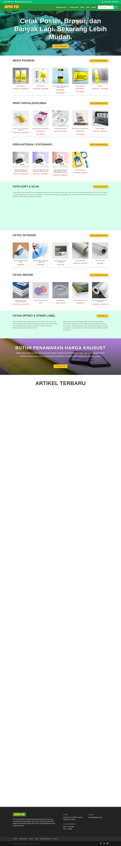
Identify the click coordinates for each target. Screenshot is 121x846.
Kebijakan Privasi (45, 838)
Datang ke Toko (100, 186)
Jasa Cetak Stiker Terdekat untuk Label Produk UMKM (33, 661)
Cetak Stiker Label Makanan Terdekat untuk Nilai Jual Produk (36, 592)
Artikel (82, 7)
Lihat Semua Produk (99, 61)
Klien (87, 7)
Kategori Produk (61, 7)
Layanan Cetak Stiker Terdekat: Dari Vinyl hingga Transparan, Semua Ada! (40, 799)
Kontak (93, 7)
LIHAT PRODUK (60, 46)
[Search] (116, 7)
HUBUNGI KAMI (60, 366)
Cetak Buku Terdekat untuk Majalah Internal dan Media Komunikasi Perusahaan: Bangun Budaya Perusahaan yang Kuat (57, 455)
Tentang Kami (74, 7)
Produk (15, 838)
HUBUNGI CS (102, 316)
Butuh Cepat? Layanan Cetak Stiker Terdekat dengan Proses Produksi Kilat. (41, 730)
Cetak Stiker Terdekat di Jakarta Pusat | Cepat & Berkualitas (35, 523)
